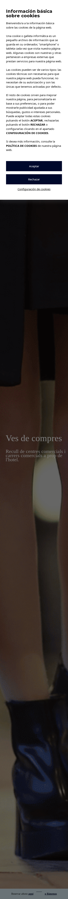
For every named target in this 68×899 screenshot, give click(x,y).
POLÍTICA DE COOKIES (21, 146)
